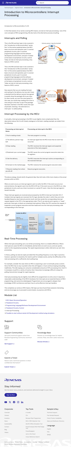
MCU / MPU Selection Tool (33, 421)
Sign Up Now (11, 395)
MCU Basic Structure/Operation (16, 300)
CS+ (27, 415)
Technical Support (9, 7)
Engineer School (19, 7)
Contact (7, 426)
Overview (7, 412)
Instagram (18, 402)
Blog (6, 429)
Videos (6, 432)
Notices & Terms (9, 442)
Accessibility (27, 442)
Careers (7, 415)
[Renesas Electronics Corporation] (10, 2)
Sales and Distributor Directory (55, 421)
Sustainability (8, 424)
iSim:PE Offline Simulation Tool (34, 424)
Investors (7, 418)
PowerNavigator (30, 431)
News (6, 421)
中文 (48, 432)
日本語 (49, 434)
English (49, 429)
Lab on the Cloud (30, 434)
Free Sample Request (53, 415)
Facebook (14, 402)
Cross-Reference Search (33, 437)
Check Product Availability (54, 418)
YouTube (6, 402)
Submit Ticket (9, 367)
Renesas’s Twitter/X (10, 402)
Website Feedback (44, 442)
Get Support (9, 344)
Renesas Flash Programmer (33, 418)
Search (52, 3)
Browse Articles (42, 342)
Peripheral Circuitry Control (15, 308)
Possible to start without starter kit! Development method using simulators (30, 313)
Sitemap (35, 442)
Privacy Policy (19, 442)
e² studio (28, 412)
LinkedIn (22, 402)
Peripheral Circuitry (12, 303)
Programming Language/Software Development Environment (26, 305)
